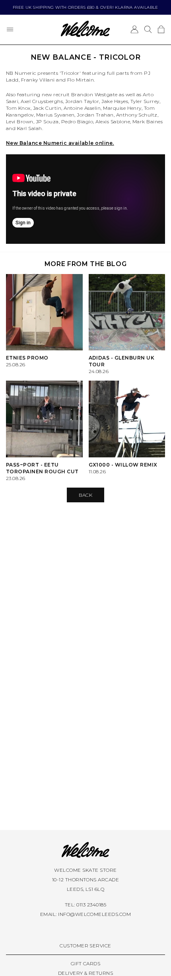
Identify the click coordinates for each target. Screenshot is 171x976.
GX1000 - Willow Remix (123, 465)
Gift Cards (86, 963)
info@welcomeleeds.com (94, 914)
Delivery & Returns (85, 973)
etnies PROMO (27, 358)
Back (86, 495)
